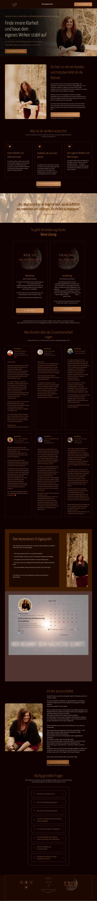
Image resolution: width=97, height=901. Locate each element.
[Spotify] (26, 887)
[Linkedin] (26, 882)
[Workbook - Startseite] (14, 4)
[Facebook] (31, 882)
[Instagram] (21, 882)
